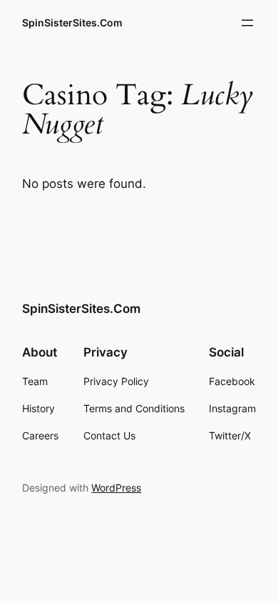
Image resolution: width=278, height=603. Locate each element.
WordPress (116, 488)
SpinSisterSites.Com (72, 22)
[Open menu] (247, 22)
